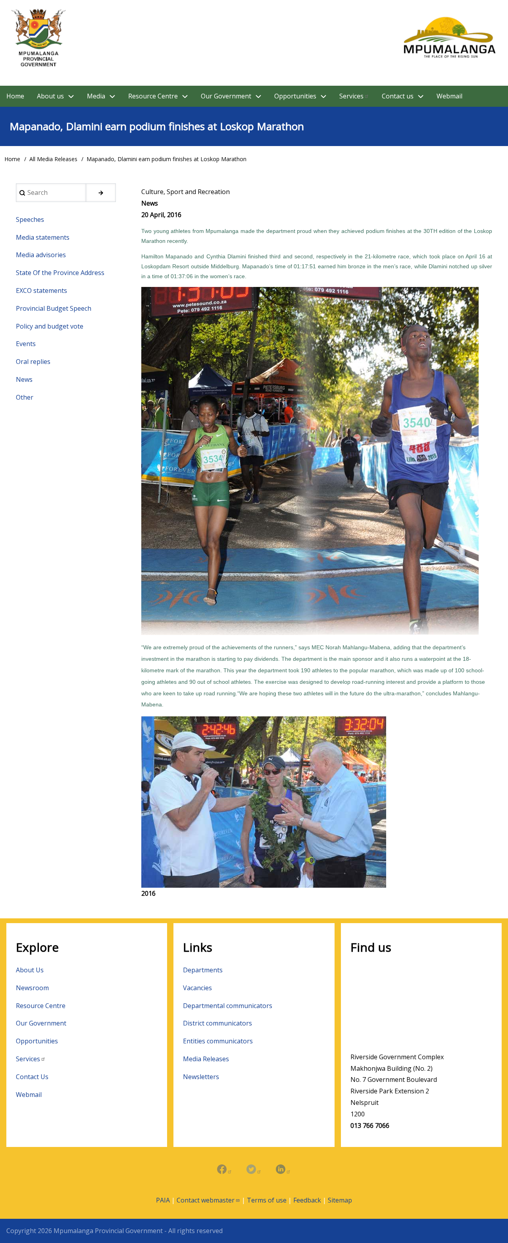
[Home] (254, 38)
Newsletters (201, 1076)
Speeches (30, 219)
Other (24, 397)
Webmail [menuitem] (449, 96)
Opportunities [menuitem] (295, 96)
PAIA (163, 1200)
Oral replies (33, 361)
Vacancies (197, 987)
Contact (206, 1200)
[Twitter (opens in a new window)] (254, 1170)
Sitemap (340, 1200)
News (24, 379)
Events (26, 343)
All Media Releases (53, 159)
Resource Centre (40, 1005)
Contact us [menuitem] (398, 96)
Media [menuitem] (96, 96)
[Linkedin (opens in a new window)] (283, 1170)
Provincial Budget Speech (53, 308)
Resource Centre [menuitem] (153, 96)
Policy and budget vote (49, 326)
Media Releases (206, 1058)
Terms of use (267, 1200)
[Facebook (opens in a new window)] (225, 1170)
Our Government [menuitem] (226, 96)
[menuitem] (354, 96)
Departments (203, 970)
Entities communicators (218, 1041)
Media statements (42, 237)
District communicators (217, 1023)
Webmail (29, 1094)
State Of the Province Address (60, 272)
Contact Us (32, 1076)
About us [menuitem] (50, 96)
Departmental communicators (227, 1005)
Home (12, 159)
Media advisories (41, 254)
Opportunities (37, 1041)
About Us (30, 970)
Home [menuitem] (15, 96)
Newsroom (32, 987)
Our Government (41, 1023)
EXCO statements (41, 290)
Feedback (307, 1200)
